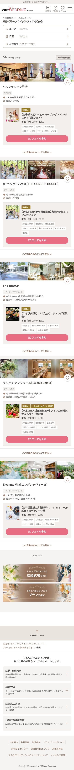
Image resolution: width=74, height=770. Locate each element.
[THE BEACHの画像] (37, 271)
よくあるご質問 (58, 755)
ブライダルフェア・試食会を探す (18, 647)
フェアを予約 (39, 138)
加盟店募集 (57, 749)
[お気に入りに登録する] (67, 81)
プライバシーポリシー (53, 742)
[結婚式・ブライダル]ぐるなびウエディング (22, 644)
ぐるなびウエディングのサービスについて (28, 755)
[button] (37, 125)
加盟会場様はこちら (40, 749)
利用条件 (36, 742)
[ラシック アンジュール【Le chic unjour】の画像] (37, 368)
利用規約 (25, 742)
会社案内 (14, 742)
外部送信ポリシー (19, 749)
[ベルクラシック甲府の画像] (37, 72)
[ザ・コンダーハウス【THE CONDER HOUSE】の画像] (37, 169)
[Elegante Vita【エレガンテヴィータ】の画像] (37, 470)
